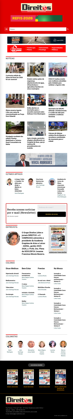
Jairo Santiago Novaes (40, 186)
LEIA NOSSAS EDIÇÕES (36, 365)
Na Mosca (58, 268)
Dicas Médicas (12, 268)
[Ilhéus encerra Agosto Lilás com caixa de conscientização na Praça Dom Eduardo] (15, 101)
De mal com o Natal (44, 280)
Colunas (10, 262)
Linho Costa (57, 283)
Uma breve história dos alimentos (40, 181)
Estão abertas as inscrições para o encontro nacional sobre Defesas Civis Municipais (36, 111)
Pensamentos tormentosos (26, 274)
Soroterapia (9, 294)
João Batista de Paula (44, 283)
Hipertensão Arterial (12, 274)
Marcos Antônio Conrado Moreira (63, 353)
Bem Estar (26, 268)
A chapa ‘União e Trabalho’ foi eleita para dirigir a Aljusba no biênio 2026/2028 (19, 185)
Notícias (10, 58)
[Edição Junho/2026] (58, 237)
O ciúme (24, 284)
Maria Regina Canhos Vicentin (28, 278)
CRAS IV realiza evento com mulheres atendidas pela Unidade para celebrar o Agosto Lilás (57, 82)
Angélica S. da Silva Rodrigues (61, 196)
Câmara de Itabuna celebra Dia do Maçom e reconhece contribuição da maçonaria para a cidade (57, 137)
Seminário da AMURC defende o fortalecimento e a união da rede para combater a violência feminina (58, 113)
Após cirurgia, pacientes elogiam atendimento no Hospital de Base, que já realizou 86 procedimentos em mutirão (36, 143)
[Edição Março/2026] (44, 377)
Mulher (24, 301)
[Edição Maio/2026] (28, 377)
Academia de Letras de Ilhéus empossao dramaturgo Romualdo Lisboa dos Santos (61, 186)
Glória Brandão (42, 289)
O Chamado (41, 294)
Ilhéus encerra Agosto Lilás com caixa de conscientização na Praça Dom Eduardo (15, 113)
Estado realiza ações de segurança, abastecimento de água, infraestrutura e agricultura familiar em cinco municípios (35, 84)
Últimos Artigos (14, 174)
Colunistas (12, 336)
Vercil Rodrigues (19, 193)
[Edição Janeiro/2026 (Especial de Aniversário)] (60, 377)
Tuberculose (9, 287)
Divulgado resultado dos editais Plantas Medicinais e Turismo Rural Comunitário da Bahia (14, 140)
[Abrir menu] (6, 29)
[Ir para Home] (36, 7)
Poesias (41, 268)
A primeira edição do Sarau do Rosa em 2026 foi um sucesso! (14, 77)
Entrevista (11, 227)
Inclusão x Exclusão (28, 293)
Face (39, 274)
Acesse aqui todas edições (58, 252)
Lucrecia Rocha (42, 276)
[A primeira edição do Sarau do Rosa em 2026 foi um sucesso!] (15, 68)
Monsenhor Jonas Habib (31, 351)
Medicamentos (10, 280)
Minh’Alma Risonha (44, 287)
